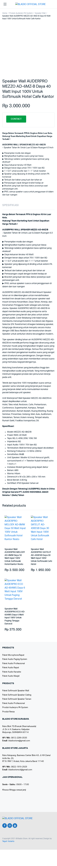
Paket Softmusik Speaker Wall (15, 691)
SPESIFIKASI (10, 205)
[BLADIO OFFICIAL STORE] (32, 4)
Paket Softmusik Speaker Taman (16, 699)
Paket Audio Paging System (14, 659)
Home (4, 13)
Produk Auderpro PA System (21, 13)
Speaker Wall (40, 13)
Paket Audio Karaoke (11, 672)
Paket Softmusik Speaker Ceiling (16, 695)
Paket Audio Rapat (10, 668)
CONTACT (16, 119)
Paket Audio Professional (13, 664)
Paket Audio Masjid (10, 676)
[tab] (27, 205)
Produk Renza (8, 712)
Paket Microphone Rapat (13, 655)
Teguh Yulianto (8, 841)
